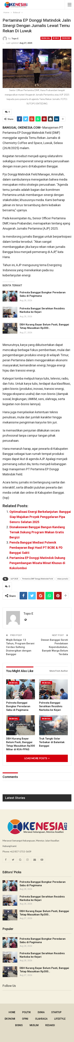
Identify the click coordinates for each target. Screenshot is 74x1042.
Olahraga (41, 1018)
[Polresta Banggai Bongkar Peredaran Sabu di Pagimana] (10, 296)
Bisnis (56, 38)
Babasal (45, 38)
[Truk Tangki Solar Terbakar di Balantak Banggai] (53, 725)
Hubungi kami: (10, 846)
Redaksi (50, 1025)
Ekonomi (66, 38)
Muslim (34, 1025)
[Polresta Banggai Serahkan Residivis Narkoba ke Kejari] (10, 312)
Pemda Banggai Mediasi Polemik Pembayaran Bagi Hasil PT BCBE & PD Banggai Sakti (35, 547)
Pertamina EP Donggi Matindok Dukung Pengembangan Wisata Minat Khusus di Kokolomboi (37, 563)
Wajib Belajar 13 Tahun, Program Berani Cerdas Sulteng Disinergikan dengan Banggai (20, 647)
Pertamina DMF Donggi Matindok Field (37, 579)
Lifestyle (59, 1018)
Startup (56, 1012)
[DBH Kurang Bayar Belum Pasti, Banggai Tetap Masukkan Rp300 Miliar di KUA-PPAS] (10, 328)
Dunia (41, 1012)
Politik (26, 1012)
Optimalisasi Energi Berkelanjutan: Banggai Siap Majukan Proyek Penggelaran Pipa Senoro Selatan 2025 (40, 517)
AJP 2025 (14, 579)
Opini (25, 1018)
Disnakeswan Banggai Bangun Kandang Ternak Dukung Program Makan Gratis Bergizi (37, 532)
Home (12, 1012)
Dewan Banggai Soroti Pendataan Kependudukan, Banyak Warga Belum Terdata (54, 647)
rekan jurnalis (62, 579)
